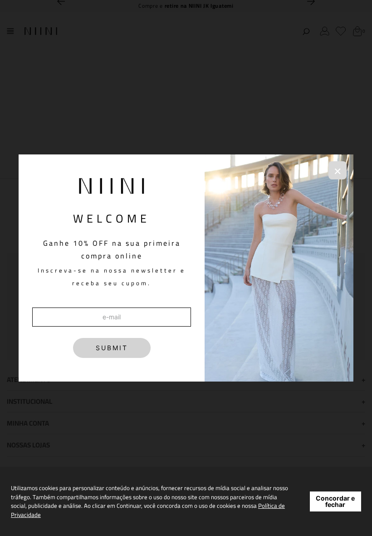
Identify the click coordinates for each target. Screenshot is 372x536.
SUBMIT (112, 348)
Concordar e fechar (335, 501)
